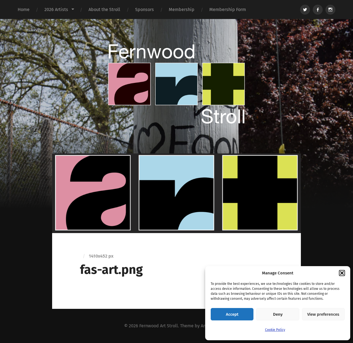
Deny (278, 314)
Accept (232, 314)
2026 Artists (56, 9)
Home (24, 9)
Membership (181, 9)
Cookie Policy (275, 330)
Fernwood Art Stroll (158, 325)
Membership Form (227, 9)
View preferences (323, 314)
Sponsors (144, 9)
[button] (342, 273)
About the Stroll (104, 9)
